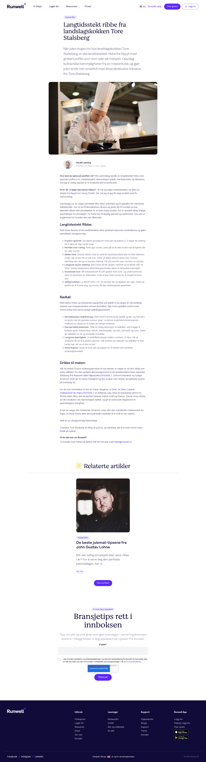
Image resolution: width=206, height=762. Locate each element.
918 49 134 (98, 442)
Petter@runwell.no (123, 442)
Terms (144, 731)
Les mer (79, 571)
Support (145, 727)
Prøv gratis (172, 6)
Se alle (111, 731)
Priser (88, 6)
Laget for (79, 723)
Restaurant (113, 719)
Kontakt (78, 738)
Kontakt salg (154, 6)
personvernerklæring (132, 662)
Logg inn (178, 719)
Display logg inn (182, 723)
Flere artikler (103, 583)
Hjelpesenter (147, 719)
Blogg (144, 723)
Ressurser (79, 727)
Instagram (26, 756)
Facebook (12, 756)
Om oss (78, 734)
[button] (38, 6)
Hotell (111, 723)
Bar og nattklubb (116, 727)
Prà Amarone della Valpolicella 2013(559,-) (91, 375)
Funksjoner (80, 719)
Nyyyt (73, 193)
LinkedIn (39, 756)
